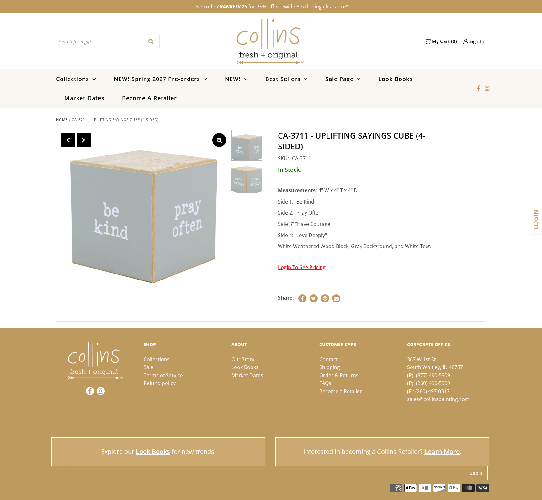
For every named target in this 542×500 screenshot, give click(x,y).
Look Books (395, 79)
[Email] (336, 298)
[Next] (84, 140)
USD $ (476, 473)
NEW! (233, 79)
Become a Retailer (340, 391)
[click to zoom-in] (219, 140)
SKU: (283, 158)
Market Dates (84, 98)
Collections (72, 79)
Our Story (242, 359)
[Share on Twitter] (314, 298)
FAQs (325, 383)
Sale (148, 367)
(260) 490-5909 (433, 383)
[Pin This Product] (325, 298)
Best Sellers (282, 79)
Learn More (442, 451)
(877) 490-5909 (433, 375)
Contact (328, 359)
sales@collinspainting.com (438, 399)
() (444, 41)
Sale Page (339, 79)
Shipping (329, 367)
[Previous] (68, 140)
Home (62, 119)
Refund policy (160, 383)
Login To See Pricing (302, 267)
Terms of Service (163, 375)
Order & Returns (339, 375)
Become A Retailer (149, 98)
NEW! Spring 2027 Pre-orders (157, 79)
